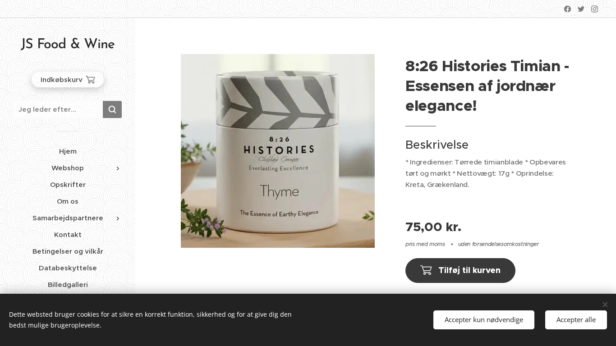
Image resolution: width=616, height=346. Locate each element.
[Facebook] (567, 9)
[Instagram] (594, 9)
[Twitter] (581, 9)
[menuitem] (68, 151)
